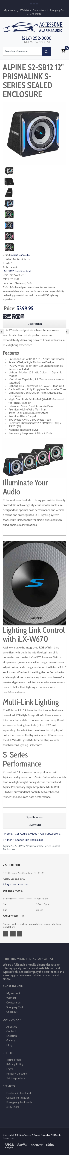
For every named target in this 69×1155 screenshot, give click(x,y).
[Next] (66, 331)
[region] (34, 324)
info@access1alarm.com (15, 884)
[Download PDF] (22, 316)
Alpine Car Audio (20, 254)
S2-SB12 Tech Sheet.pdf (17, 270)
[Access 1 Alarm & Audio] (34, 26)
